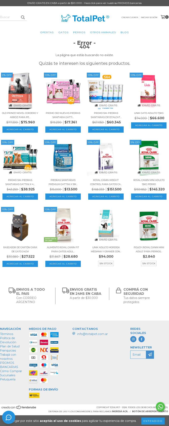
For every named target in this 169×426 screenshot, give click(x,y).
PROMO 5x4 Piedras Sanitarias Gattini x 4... (20, 182)
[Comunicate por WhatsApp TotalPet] (160, 407)
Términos (6, 334)
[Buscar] (23, 17)
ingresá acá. (120, 411)
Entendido (153, 420)
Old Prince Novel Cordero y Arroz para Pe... (20, 115)
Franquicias (8, 350)
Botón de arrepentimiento (150, 411)
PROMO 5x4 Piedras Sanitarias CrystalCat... (106, 115)
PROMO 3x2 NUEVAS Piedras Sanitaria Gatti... (63, 115)
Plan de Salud (10, 346)
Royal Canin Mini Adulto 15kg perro (148, 182)
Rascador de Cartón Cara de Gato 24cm (20, 249)
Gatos (63, 32)
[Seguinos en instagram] (133, 339)
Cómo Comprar (11, 371)
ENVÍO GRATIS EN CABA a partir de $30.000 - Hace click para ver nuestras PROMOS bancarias (84, 3)
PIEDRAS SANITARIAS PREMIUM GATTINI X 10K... (63, 182)
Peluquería (7, 379)
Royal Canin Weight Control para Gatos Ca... (106, 182)
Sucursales (7, 375)
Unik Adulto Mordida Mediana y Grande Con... (106, 249)
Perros (79, 32)
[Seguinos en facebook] (141, 339)
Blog (125, 32)
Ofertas (47, 32)
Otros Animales (103, 32)
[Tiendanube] (19, 408)
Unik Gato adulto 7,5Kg (149, 113)
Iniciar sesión (149, 17)
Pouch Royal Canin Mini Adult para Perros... (149, 249)
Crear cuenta (130, 17)
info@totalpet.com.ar (92, 334)
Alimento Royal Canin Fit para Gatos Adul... (63, 249)
